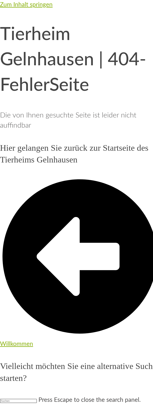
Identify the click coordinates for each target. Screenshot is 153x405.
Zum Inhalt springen (26, 5)
